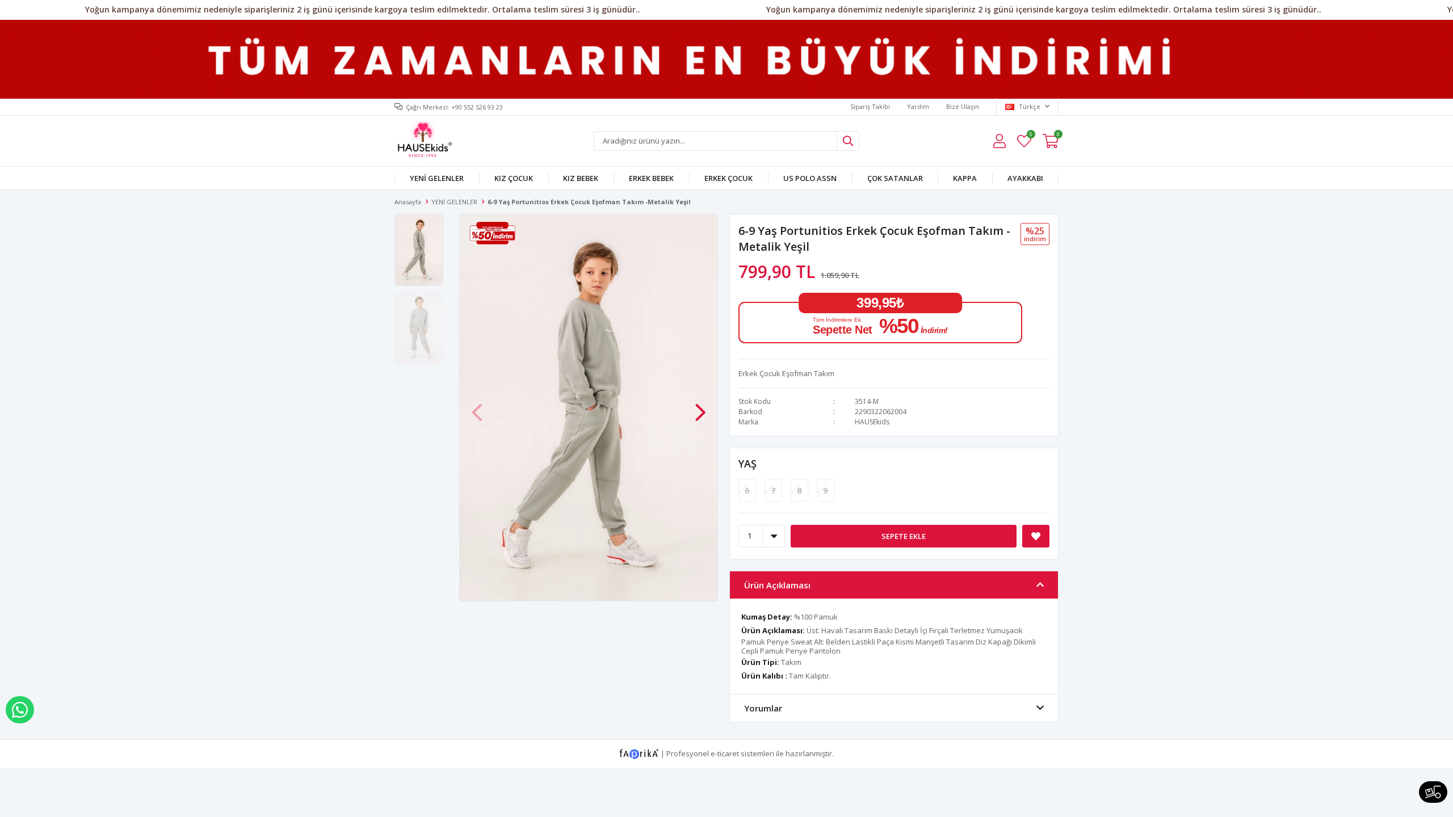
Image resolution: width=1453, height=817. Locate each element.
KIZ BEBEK (580, 178)
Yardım (918, 106)
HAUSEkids (872, 422)
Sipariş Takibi (870, 106)
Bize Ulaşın (962, 106)
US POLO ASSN (810, 178)
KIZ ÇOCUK (513, 178)
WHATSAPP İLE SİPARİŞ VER (20, 709)
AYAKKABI (1025, 178)
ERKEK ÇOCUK (728, 178)
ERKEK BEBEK (651, 178)
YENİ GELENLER (437, 178)
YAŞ (747, 463)
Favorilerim (1030, 136)
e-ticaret (725, 753)
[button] (700, 406)
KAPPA (965, 178)
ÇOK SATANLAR (895, 178)
